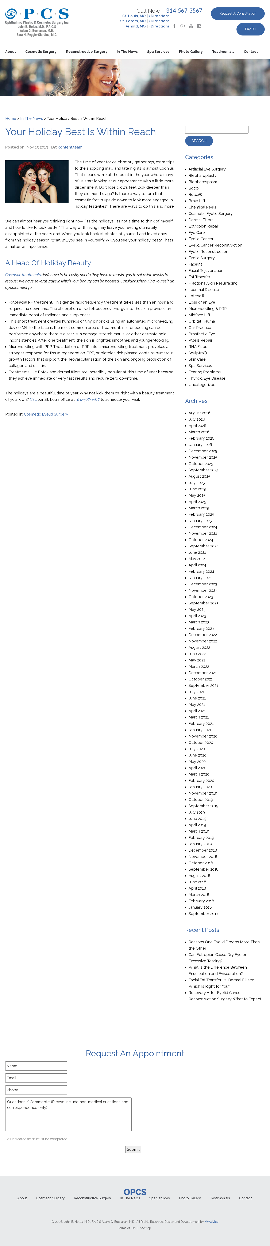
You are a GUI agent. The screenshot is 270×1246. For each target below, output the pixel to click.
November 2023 (203, 590)
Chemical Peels (202, 207)
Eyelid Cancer (201, 239)
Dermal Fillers (201, 220)
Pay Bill (250, 29)
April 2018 (197, 888)
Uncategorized (202, 384)
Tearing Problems (205, 372)
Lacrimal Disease (204, 289)
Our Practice (200, 327)
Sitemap (145, 1228)
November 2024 (203, 533)
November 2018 (203, 856)
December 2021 (203, 673)
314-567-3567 (184, 10)
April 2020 (197, 768)
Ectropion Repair (204, 226)
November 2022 (203, 641)
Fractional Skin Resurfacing (213, 283)
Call (33, 399)
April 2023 (197, 615)
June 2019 (197, 818)
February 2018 (201, 901)
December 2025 (203, 451)
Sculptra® (198, 353)
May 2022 (197, 660)
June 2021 (197, 698)
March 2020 (199, 774)
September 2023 (204, 603)
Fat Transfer (199, 277)
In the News (127, 52)
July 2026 (197, 419)
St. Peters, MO (133, 21)
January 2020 (200, 787)
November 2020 (203, 736)
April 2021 (197, 711)
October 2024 (201, 539)
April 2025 (197, 501)
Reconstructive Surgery (86, 52)
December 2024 (203, 527)
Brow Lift (197, 201)
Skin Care (197, 359)
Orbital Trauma (202, 321)
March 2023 (199, 622)
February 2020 (201, 780)
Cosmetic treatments (23, 275)
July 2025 (197, 482)
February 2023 (201, 628)
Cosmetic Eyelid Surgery (46, 414)
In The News (31, 118)
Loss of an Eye (202, 302)
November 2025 (203, 457)
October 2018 (201, 863)
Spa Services (158, 52)
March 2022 (199, 666)
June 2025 (197, 489)
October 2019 (201, 799)
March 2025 (199, 508)
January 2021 (200, 730)
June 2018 (197, 882)
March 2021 (199, 717)
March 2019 (199, 831)
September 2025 (204, 470)
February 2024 (201, 571)
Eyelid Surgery (202, 258)
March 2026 (199, 432)
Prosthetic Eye (202, 334)
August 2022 (199, 647)
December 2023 (203, 584)
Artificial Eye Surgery (207, 169)
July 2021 (196, 692)
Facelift (195, 264)
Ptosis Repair (200, 340)
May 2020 (197, 761)
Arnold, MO (136, 26)
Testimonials (223, 52)
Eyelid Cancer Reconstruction (215, 245)
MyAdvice (212, 1221)
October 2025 (201, 463)
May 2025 (197, 495)
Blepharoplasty (202, 175)
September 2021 (203, 685)
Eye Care (197, 232)
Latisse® (197, 296)
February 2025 (201, 514)
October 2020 (201, 742)
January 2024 (200, 577)
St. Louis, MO (134, 16)
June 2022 (197, 654)
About (10, 52)
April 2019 (197, 825)
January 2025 (200, 520)
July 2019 (197, 812)
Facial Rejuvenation (206, 270)
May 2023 (197, 609)
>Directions (159, 16)
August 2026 (200, 413)
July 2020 (197, 749)
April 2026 (197, 425)
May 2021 (197, 704)
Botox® (195, 194)
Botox (194, 188)
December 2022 (203, 635)
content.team (70, 147)
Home (10, 118)
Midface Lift (199, 315)
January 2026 (200, 444)
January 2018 (200, 907)
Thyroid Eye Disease (207, 378)
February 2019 (201, 837)
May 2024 (197, 558)
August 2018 (199, 875)
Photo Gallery (191, 52)
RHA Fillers (198, 346)
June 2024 (198, 552)
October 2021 (201, 679)
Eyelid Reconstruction (208, 251)
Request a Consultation (237, 13)
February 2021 (201, 723)
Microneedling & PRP (208, 308)
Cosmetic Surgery (41, 52)
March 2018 (199, 894)
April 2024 (197, 565)
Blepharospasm (203, 182)
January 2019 (200, 844)
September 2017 (203, 913)
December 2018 (203, 850)
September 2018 (204, 869)
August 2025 (199, 476)
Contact (251, 52)
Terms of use (127, 1228)
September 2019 (204, 806)
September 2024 (204, 546)
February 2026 (201, 438)
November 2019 (203, 793)
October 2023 (201, 596)
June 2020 (198, 755)
